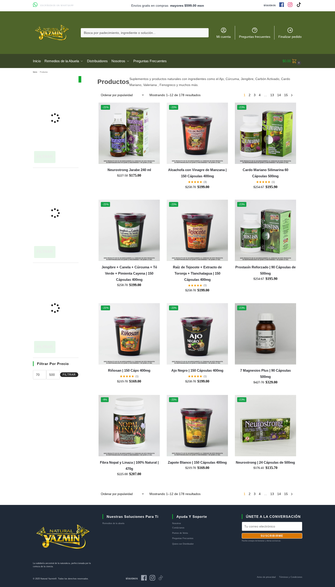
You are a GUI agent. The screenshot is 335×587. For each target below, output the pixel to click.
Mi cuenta (223, 37)
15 (286, 95)
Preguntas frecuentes (254, 37)
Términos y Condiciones (290, 577)
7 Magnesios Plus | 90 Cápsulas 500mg (265, 373)
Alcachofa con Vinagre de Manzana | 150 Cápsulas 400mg (197, 173)
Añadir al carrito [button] (129, 182)
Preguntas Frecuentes (182, 538)
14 (279, 95)
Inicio (35, 72)
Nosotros (176, 523)
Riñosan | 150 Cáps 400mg (129, 370)
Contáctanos (178, 528)
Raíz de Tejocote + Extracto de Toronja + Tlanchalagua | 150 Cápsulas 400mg (197, 273)
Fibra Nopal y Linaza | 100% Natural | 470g (129, 465)
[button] (292, 61)
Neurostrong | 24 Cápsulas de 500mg (265, 462)
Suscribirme (272, 535)
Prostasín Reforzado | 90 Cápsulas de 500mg (265, 270)
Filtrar (69, 374)
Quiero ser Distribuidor (183, 544)
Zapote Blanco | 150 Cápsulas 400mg (197, 462)
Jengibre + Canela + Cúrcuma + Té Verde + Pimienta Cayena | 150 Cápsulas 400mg (129, 273)
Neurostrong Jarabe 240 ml (129, 170)
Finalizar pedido (290, 37)
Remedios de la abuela (113, 523)
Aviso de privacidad (266, 577)
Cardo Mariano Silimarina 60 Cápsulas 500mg (265, 173)
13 (272, 95)
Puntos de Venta (180, 533)
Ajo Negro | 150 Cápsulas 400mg (197, 370)
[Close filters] (80, 79)
